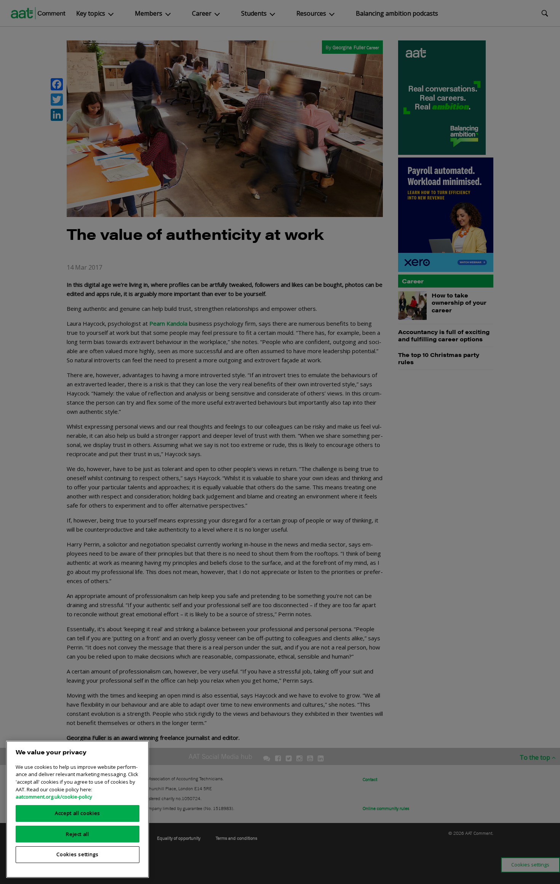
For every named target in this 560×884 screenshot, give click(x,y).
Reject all (77, 833)
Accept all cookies (77, 813)
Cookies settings (77, 854)
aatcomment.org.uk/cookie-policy (54, 796)
